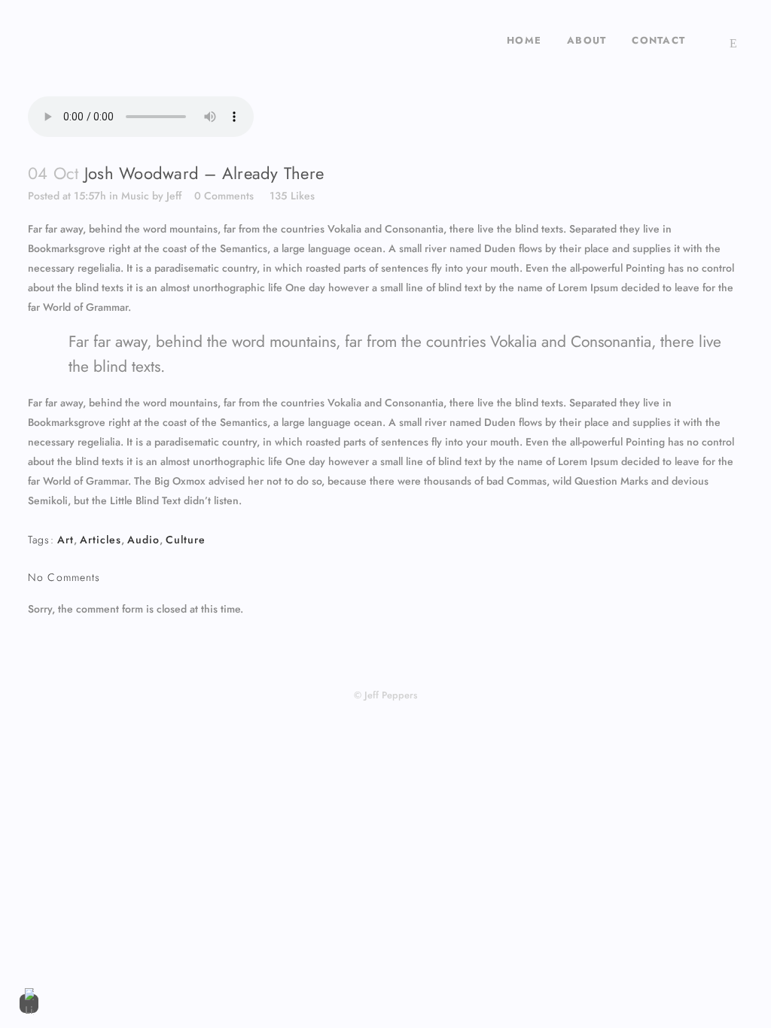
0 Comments (224, 195)
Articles (100, 539)
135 (292, 195)
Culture (186, 539)
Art (65, 539)
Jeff (173, 195)
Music (135, 195)
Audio (143, 539)
